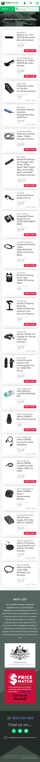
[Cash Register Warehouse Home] (9, 3)
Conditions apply (25, 692)
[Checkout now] (31, 3)
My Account (25, 3)
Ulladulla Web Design (29, 758)
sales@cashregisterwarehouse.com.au (22, 737)
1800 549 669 (22, 718)
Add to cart (30, 50)
